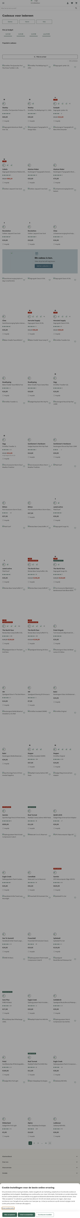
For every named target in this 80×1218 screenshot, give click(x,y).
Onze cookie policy (8, 1208)
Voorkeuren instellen (45, 1215)
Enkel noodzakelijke (26, 1215)
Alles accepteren (9, 1215)
